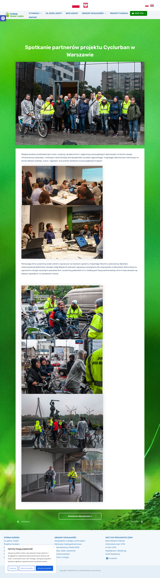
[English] (152, 5)
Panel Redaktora (112, 554)
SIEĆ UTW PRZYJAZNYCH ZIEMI (119, 537)
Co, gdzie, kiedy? (11, 541)
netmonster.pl (96, 570)
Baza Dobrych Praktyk (115, 541)
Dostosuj (13, 568)
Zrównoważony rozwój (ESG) (67, 547)
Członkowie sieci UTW (115, 544)
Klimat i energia (62, 557)
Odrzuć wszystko (27, 568)
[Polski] (147, 5)
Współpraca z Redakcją (115, 550)
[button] (3, 18)
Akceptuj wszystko (44, 568)
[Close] (53, 547)
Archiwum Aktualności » (80, 516)
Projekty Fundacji (11, 544)
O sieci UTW (110, 547)
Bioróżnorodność (62, 554)
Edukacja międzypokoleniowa (68, 544)
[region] (30, 559)
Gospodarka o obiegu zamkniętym (70, 541)
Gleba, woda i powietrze (65, 550)
